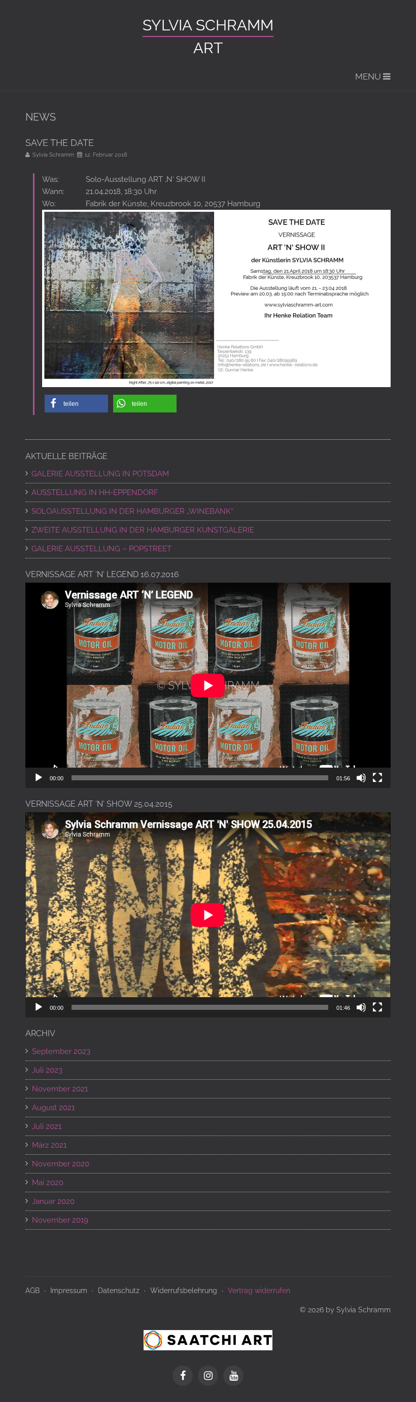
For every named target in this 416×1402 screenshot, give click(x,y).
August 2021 (53, 1107)
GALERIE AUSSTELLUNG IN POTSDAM (100, 473)
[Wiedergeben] (38, 778)
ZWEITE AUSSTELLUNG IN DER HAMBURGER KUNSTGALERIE (142, 530)
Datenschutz (119, 1290)
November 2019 (60, 1220)
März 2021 (49, 1145)
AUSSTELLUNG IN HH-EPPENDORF (94, 492)
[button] (76, 403)
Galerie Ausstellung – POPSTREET (101, 548)
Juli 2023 (47, 1070)
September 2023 (61, 1051)
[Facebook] (185, 1376)
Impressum (68, 1290)
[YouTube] (233, 1376)
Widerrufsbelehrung (183, 1290)
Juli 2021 (46, 1126)
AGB (32, 1290)
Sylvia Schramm (208, 25)
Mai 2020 (47, 1182)
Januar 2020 (53, 1201)
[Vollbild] (377, 778)
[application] (208, 685)
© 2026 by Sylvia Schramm (345, 1310)
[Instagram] (210, 1376)
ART (208, 48)
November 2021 (60, 1088)
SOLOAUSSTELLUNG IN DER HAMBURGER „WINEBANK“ (132, 511)
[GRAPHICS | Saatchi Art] (208, 1340)
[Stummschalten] (361, 778)
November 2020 (60, 1163)
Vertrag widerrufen (259, 1290)
